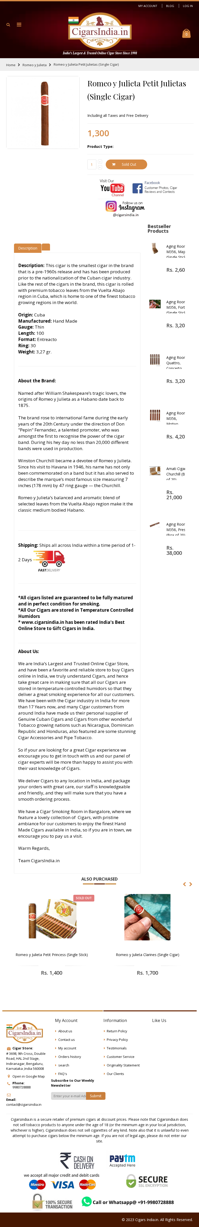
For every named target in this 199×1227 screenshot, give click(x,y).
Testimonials (117, 1048)
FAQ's (62, 1073)
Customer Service (120, 1056)
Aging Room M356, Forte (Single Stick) (176, 307)
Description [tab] (27, 248)
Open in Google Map (28, 1076)
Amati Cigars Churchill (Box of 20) (177, 474)
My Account (147, 6)
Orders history (69, 1056)
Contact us (66, 1039)
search (63, 1065)
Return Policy (117, 1031)
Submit (96, 1095)
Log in (188, 6)
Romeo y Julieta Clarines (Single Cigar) (147, 954)
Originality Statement (123, 1065)
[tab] (46, 246)
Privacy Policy (117, 1039)
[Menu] (19, 24)
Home (11, 65)
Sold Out (129, 164)
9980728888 (21, 1087)
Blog (170, 6)
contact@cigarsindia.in (23, 1104)
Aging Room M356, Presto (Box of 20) (177, 529)
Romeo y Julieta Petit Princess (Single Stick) (52, 954)
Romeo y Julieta (35, 65)
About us (65, 1031)
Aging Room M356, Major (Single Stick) (177, 252)
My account (67, 1048)
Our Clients (115, 1073)
